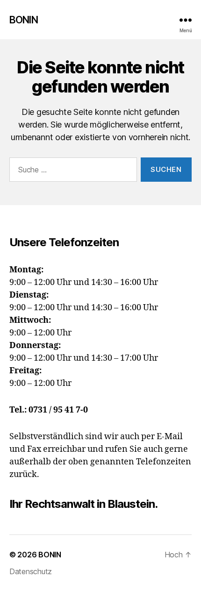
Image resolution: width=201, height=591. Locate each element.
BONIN (23, 20)
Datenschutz (30, 571)
